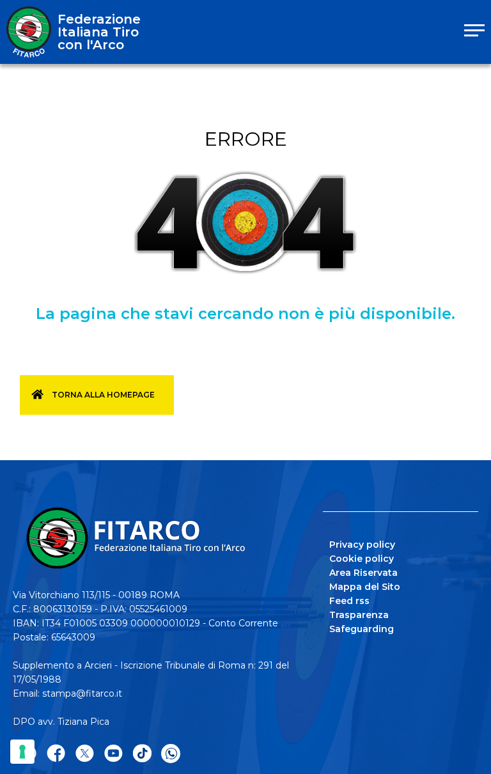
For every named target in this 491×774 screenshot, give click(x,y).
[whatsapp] (170, 753)
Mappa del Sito (364, 586)
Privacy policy (362, 544)
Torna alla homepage (103, 394)
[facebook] (56, 754)
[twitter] (85, 754)
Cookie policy (361, 558)
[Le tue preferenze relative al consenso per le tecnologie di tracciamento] (22, 751)
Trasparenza (359, 615)
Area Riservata (363, 572)
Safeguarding (361, 629)
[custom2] (142, 754)
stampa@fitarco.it (82, 693)
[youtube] (113, 754)
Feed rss (349, 601)
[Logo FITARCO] (28, 32)
